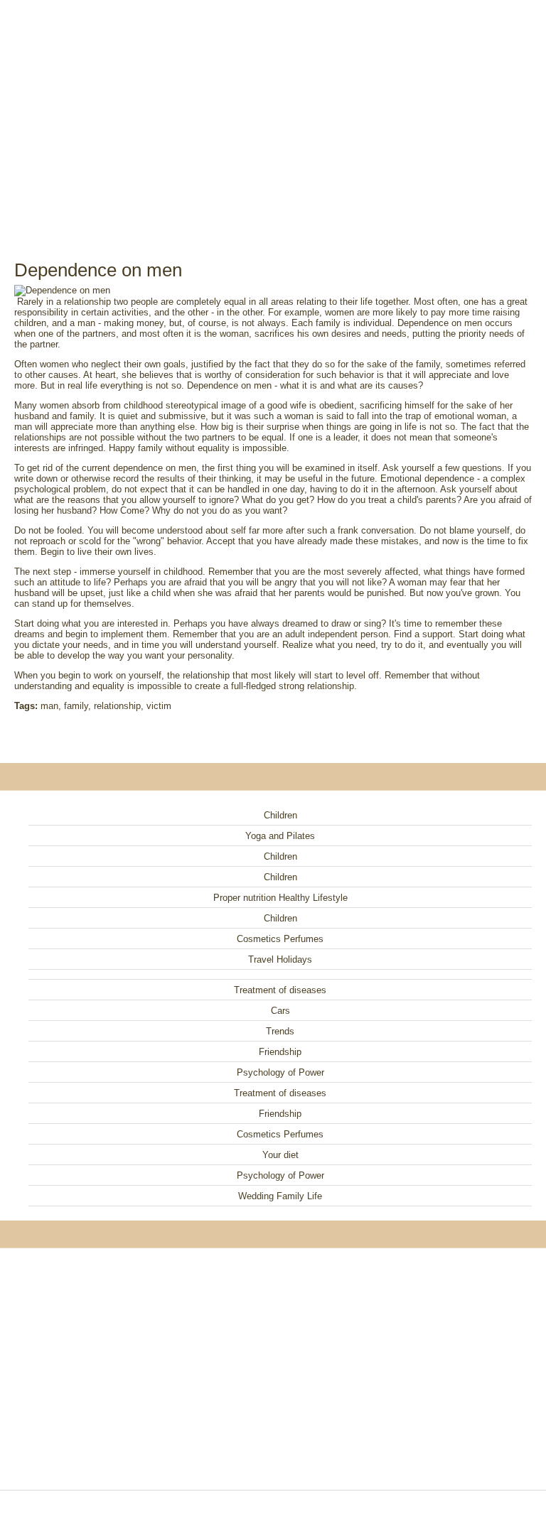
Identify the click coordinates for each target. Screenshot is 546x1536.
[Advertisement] (273, 113)
